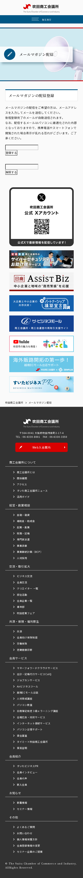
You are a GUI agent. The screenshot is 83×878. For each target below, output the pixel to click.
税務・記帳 (23, 533)
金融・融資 (23, 515)
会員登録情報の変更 (28, 845)
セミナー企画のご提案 (30, 851)
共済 (19, 631)
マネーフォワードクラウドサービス (37, 668)
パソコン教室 (24, 704)
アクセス (22, 484)
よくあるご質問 (26, 827)
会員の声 (22, 778)
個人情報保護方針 (27, 839)
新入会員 (22, 784)
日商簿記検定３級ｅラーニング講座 (37, 711)
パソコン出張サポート (30, 729)
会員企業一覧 (26, 600)
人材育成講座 (24, 698)
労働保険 (22, 643)
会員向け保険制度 (27, 637)
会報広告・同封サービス (31, 717)
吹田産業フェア (26, 613)
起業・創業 (23, 527)
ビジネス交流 (24, 576)
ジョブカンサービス (28, 680)
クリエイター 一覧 (27, 588)
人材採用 (22, 558)
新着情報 (22, 802)
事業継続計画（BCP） (30, 551)
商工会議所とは (26, 472)
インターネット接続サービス (34, 723)
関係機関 (22, 478)
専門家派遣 (23, 539)
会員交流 (22, 582)
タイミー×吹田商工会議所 (32, 741)
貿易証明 (22, 748)
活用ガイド (23, 496)
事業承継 (22, 545)
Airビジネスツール (27, 686)
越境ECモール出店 (27, 692)
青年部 (21, 606)
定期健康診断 (24, 649)
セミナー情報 (24, 809)
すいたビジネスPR (28, 766)
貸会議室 (22, 735)
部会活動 (22, 594)
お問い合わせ (24, 833)
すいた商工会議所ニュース (32, 490)
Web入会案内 (41, 447)
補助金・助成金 (26, 521)
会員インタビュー (27, 772)
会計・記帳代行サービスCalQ (34, 674)
